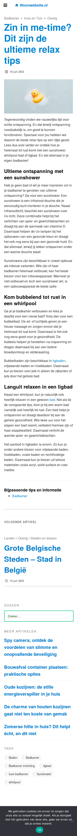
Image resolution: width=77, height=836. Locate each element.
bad (52, 399)
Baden (13, 757)
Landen (9, 538)
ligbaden (59, 360)
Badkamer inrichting (22, 766)
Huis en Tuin (33, 18)
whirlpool (14, 782)
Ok (39, 829)
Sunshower (44, 774)
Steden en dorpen (44, 538)
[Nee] (72, 821)
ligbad (47, 766)
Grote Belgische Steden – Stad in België (33, 558)
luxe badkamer (18, 774)
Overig (52, 18)
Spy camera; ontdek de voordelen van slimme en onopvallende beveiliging (30, 647)
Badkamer (11, 18)
